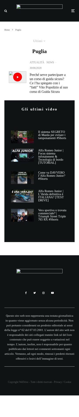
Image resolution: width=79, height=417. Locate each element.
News (50, 62)
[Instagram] (43, 293)
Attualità (37, 62)
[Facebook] (26, 293)
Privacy (58, 382)
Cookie (67, 382)
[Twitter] (34, 293)
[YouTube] (52, 293)
